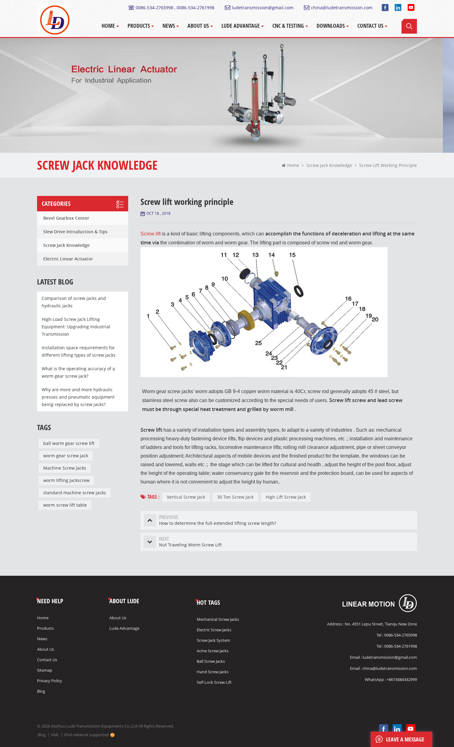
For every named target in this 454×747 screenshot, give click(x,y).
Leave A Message (405, 739)
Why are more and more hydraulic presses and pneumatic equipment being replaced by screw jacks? (78, 397)
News (168, 25)
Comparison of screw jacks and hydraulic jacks (74, 302)
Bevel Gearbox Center (66, 218)
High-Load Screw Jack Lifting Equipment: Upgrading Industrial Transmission (76, 326)
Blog (41, 691)
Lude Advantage (240, 25)
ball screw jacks (211, 661)
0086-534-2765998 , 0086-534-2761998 (175, 7)
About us (45, 649)
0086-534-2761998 (400, 646)
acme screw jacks (213, 651)
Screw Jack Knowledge (66, 245)
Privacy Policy (49, 680)
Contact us (47, 659)
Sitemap (44, 670)
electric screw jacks (214, 630)
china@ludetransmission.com (341, 7)
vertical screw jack (186, 497)
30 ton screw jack (235, 497)
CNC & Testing (288, 25)
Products (139, 25)
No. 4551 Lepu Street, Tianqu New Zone (381, 624)
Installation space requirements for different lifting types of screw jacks (79, 351)
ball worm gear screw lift (69, 443)
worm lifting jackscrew (66, 480)
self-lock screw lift (214, 682)
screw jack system (213, 640)
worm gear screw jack (65, 456)
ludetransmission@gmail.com (262, 7)
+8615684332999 (402, 679)
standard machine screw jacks (74, 493)
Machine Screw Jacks (64, 468)
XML (55, 734)
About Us (198, 25)
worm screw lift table (65, 505)
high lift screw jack (286, 497)
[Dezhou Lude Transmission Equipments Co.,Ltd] (54, 20)
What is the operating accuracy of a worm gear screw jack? (78, 372)
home (293, 165)
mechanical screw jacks (218, 619)
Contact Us (370, 25)
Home (108, 25)
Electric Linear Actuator (68, 259)
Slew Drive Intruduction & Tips (75, 231)
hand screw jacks (213, 671)
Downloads (331, 25)
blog (42, 734)
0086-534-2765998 (400, 635)
